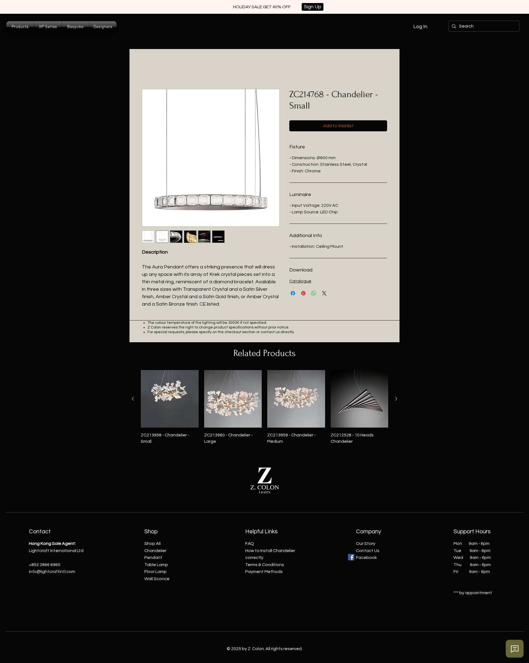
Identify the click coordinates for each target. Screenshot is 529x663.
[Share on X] (324, 293)
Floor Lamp (155, 571)
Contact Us (367, 550)
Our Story (365, 543)
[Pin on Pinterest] (303, 293)
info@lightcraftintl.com (52, 571)
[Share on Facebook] (293, 293)
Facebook (366, 557)
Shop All (152, 543)
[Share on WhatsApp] (314, 293)
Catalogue (300, 281)
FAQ (249, 543)
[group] (264, 407)
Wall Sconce (156, 579)
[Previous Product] (132, 398)
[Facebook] (351, 557)
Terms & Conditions (264, 565)
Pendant (153, 557)
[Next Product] (396, 398)
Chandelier (155, 550)
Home (148, 69)
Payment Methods (264, 571)
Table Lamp (156, 565)
